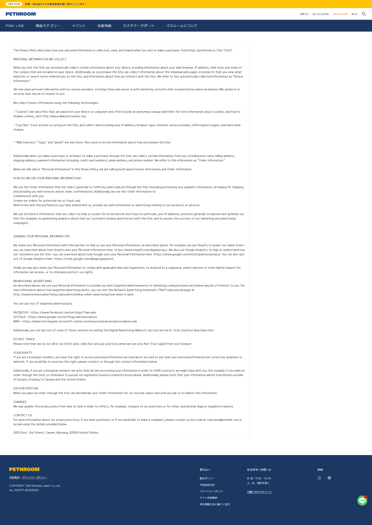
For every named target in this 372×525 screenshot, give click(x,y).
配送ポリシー (207, 478)
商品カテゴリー (48, 25)
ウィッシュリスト (321, 13)
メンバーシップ (340, 13)
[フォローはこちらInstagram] (319, 478)
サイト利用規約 (208, 497)
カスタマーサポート (139, 25)
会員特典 (104, 25)
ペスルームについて (182, 25)
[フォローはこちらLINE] (329, 478)
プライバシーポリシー (34, 477)
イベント (79, 25)
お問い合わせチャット (259, 492)
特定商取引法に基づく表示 (215, 504)
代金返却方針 (207, 485)
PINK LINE (15, 25)
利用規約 (14, 477)
